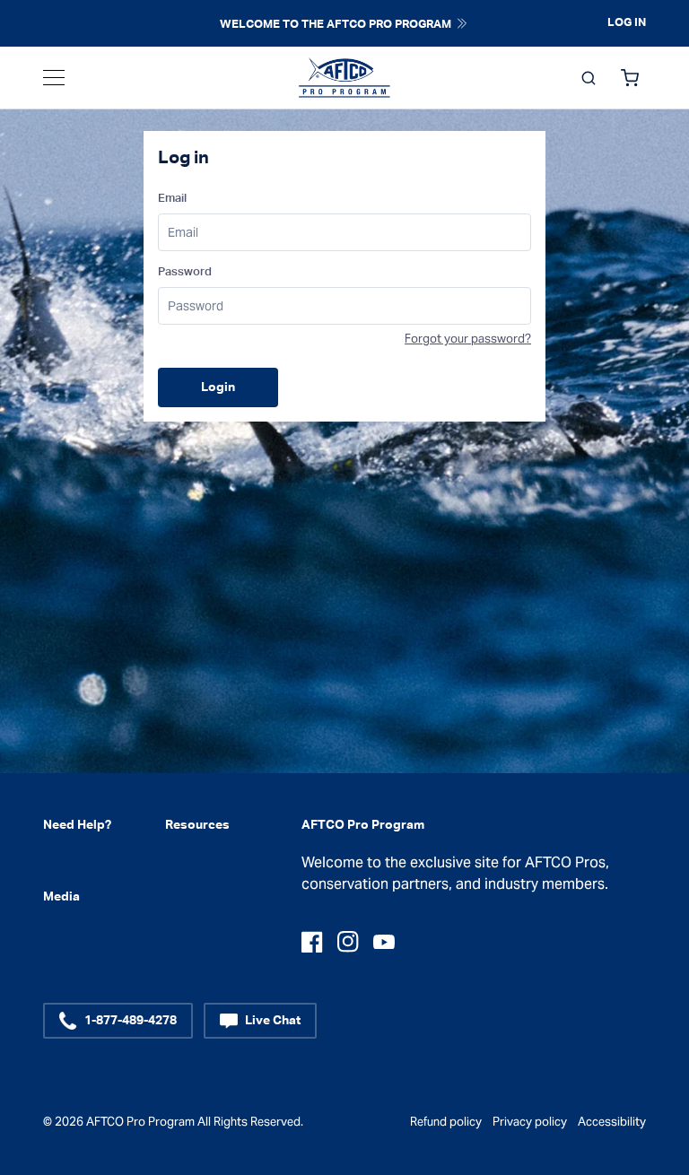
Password (185, 272)
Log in (626, 23)
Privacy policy (530, 1121)
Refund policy (446, 1121)
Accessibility (612, 1121)
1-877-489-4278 (130, 1020)
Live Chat (273, 1020)
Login (218, 387)
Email (172, 199)
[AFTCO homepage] (344, 78)
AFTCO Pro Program (140, 1121)
